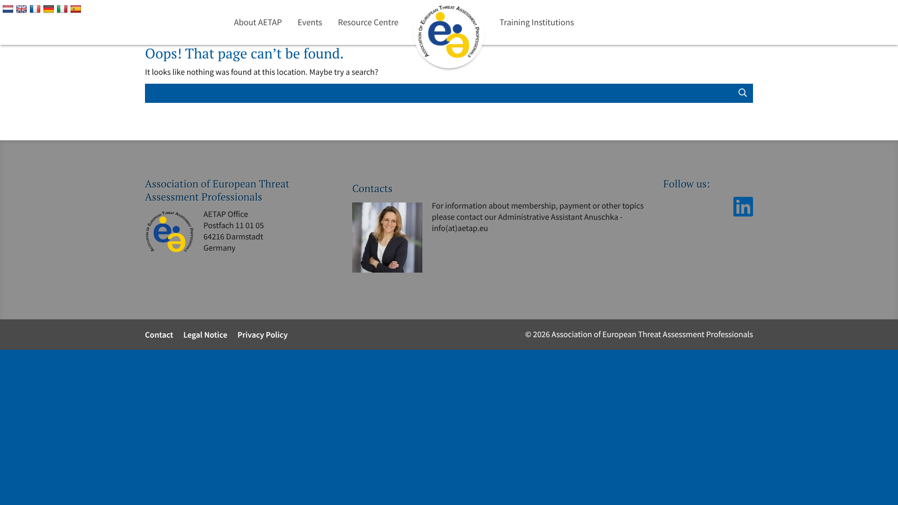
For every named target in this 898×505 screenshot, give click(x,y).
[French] (36, 8)
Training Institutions (537, 22)
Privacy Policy (263, 334)
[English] (22, 8)
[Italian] (63, 8)
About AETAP (258, 22)
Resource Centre (368, 22)
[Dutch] (9, 8)
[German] (50, 8)
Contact (159, 334)
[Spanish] (77, 8)
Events (309, 22)
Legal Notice (205, 334)
